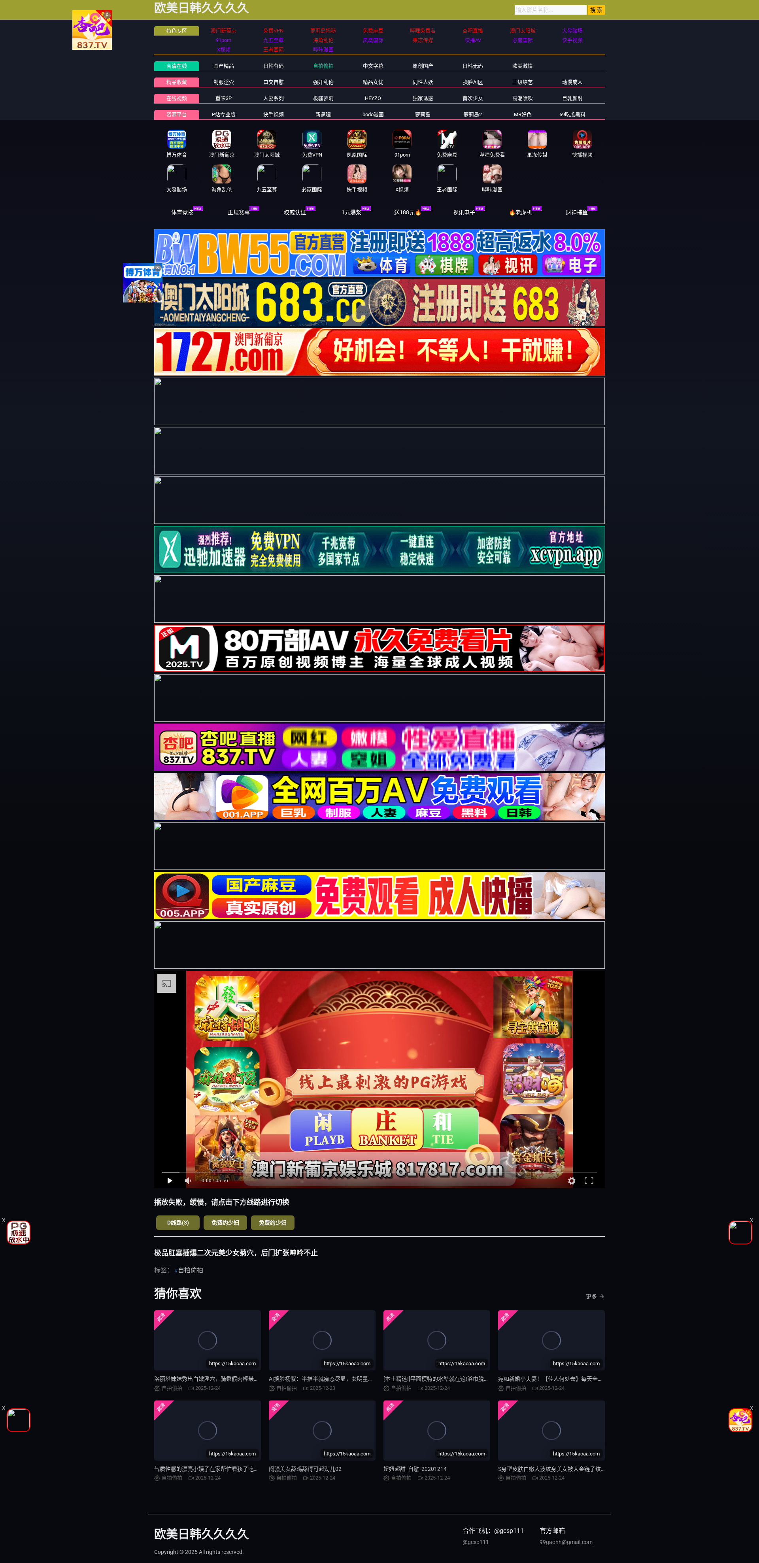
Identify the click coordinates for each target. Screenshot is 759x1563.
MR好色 (523, 114)
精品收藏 (176, 82)
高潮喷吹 (522, 98)
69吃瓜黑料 (572, 114)
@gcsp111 (476, 1542)
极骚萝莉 (323, 98)
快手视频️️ (273, 114)
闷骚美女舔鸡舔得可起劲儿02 (305, 1469)
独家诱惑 (423, 98)
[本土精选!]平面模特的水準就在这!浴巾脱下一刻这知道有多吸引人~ (466, 1379)
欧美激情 (522, 66)
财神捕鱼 (577, 212)
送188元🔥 (407, 212)
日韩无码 (473, 66)
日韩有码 (273, 66)
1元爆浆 (351, 212)
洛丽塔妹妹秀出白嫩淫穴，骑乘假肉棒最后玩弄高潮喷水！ (226, 1379)
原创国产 (423, 66)
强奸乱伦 (323, 82)
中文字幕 (373, 66)
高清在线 (176, 66)
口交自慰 (273, 82)
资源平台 (176, 114)
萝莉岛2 (473, 114)
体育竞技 (182, 212)
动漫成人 (572, 82)
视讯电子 (464, 212)
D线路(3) (178, 1222)
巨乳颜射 (572, 98)
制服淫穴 (223, 82)
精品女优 (373, 82)
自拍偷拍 (323, 66)
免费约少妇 (225, 1222)
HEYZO (373, 98)
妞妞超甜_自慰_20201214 (415, 1469)
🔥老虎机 (520, 212)
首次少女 (473, 98)
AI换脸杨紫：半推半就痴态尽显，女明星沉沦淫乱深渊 (335, 1379)
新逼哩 (323, 114)
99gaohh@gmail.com (566, 1542)
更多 (591, 1296)
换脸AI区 (473, 82)
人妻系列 (273, 98)
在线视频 (176, 98)
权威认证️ (295, 212)
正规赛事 (239, 212)
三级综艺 (522, 82)
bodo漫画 (373, 114)
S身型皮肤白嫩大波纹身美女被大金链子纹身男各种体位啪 (569, 1469)
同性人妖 (423, 82)
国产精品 (223, 66)
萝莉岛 (422, 114)
